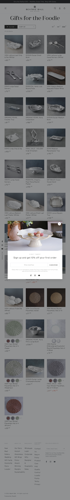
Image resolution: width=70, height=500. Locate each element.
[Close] (59, 224)
